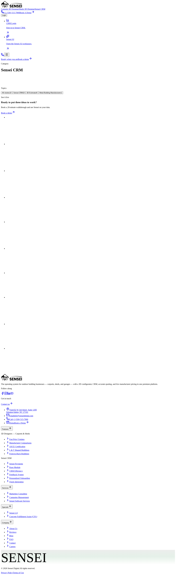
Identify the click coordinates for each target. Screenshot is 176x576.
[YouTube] (11, 394)
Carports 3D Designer (10, 9)
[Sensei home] (11, 380)
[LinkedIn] (8, 394)
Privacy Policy (7, 573)
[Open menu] (6, 55)
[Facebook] (2, 394)
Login (4, 15)
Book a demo (6, 113)
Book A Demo (25, 13)
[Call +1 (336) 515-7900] (2, 55)
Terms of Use (18, 573)
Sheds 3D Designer (27, 9)
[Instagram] (5, 394)
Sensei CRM (40, 9)
